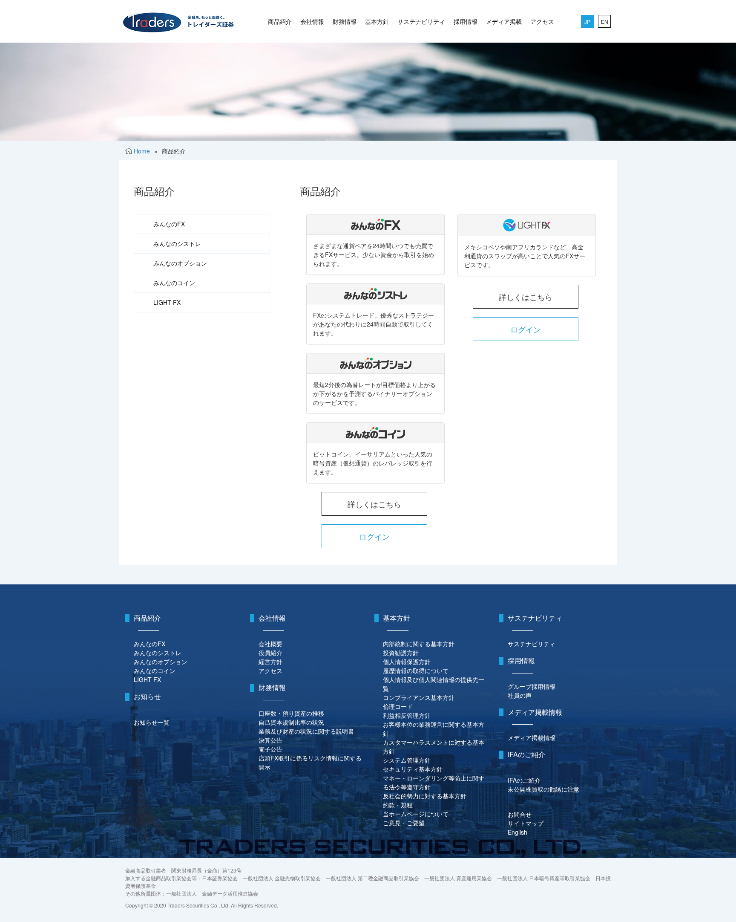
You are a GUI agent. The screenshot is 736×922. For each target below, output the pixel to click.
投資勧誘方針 (401, 652)
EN (604, 21)
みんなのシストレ (177, 243)
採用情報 (465, 21)
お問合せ (520, 814)
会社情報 (312, 21)
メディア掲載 (504, 21)
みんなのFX (169, 224)
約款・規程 (398, 805)
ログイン (374, 536)
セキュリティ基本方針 (413, 769)
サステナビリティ (421, 21)
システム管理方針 (407, 760)
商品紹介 (280, 21)
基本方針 (377, 21)
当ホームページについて (415, 813)
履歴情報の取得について (415, 670)
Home (142, 151)
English (517, 832)
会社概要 (270, 643)
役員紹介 (270, 652)
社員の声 (520, 695)
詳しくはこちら (374, 503)
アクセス (542, 21)
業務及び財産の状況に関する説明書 (306, 731)
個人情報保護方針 (407, 661)
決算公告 (270, 740)
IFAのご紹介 (524, 780)
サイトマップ (525, 823)
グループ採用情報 (531, 686)
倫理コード (398, 706)
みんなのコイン (174, 282)
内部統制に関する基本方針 (418, 643)
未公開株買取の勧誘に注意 (543, 789)
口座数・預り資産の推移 (291, 713)
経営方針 (270, 661)
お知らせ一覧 (152, 722)
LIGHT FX (167, 302)
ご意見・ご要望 (404, 822)
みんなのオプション (180, 263)
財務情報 (344, 21)
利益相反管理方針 (407, 715)
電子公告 (270, 749)
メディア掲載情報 (531, 737)
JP (587, 21)
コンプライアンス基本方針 (418, 697)
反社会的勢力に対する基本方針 (424, 796)
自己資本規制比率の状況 (291, 722)
